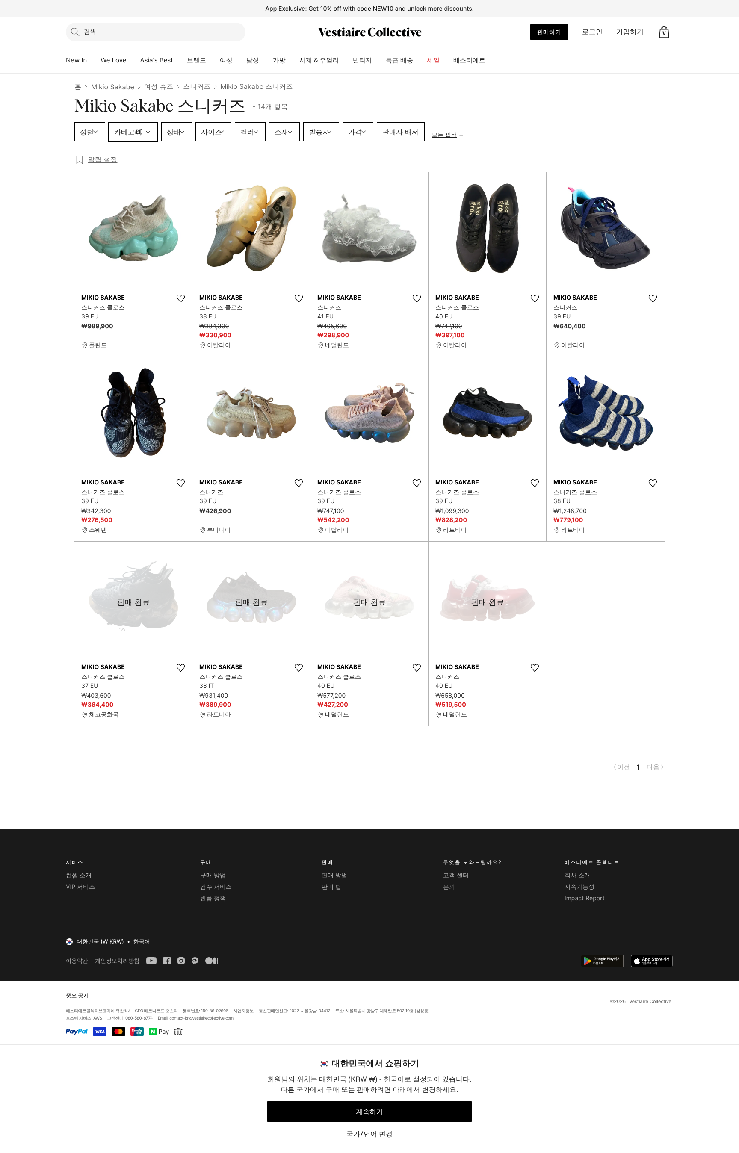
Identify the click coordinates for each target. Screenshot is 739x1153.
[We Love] (133, 60)
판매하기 (549, 31)
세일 (433, 60)
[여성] (239, 60)
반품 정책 (213, 898)
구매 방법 (213, 875)
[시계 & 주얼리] (346, 60)
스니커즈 (196, 86)
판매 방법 (334, 875)
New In (76, 60)
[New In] (93, 60)
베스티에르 (469, 60)
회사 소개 (577, 875)
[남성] (266, 60)
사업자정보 (244, 1011)
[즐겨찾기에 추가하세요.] (180, 298)
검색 (90, 31)
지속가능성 (579, 887)
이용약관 (77, 960)
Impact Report (585, 898)
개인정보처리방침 (117, 960)
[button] (664, 32)
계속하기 (369, 1111)
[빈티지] (378, 60)
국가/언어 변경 (369, 1134)
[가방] (292, 60)
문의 (449, 887)
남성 (252, 60)
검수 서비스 (216, 887)
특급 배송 (399, 60)
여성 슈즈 (159, 86)
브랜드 (196, 60)
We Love (113, 60)
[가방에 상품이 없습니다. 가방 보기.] (664, 32)
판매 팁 (331, 887)
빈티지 (362, 60)
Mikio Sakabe (112, 87)
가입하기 (630, 31)
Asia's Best (156, 60)
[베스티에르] (492, 60)
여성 (226, 60)
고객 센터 (456, 875)
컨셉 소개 (79, 875)
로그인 (592, 31)
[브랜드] (213, 60)
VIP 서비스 (80, 887)
